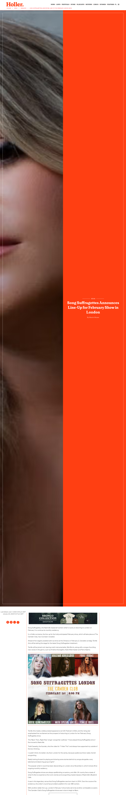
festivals (65, 4)
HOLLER (9, 8)
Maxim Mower (94, 317)
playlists (80, 4)
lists (58, 4)
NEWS (15, 8)
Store (73, 4)
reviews (89, 4)
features (110, 4)
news (53, 4)
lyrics (95, 4)
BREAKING (23, 8)
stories (103, 4)
